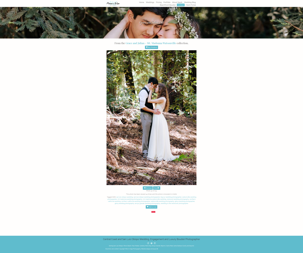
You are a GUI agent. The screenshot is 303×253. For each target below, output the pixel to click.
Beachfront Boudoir (168, 5)
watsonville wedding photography (162, 201)
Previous (148, 188)
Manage (301, 0)
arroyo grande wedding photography (147, 203)
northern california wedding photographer (135, 201)
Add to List (152, 207)
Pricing (159, 2)
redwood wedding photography (178, 199)
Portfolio (166, 2)
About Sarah (177, 2)
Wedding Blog (190, 2)
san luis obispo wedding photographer (147, 197)
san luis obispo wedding (124, 197)
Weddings (150, 2)
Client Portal (191, 5)
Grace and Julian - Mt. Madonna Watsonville (151, 43)
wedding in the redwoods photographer (174, 203)
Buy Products (152, 47)
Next (156, 188)
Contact (181, 5)
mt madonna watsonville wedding (154, 199)
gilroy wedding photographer (185, 201)
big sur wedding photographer (171, 197)
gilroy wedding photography (124, 203)
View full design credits (190, 249)
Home (141, 2)
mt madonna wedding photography (130, 199)
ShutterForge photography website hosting (171, 249)
